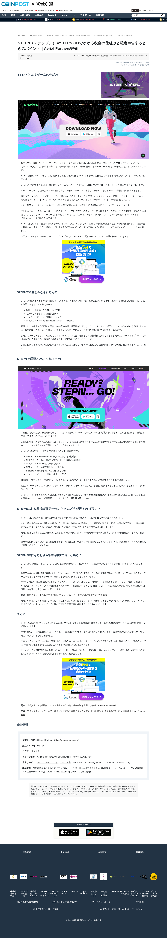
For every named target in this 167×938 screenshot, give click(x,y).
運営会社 (140, 902)
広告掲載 (27, 852)
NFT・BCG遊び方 (84, 56)
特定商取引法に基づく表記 (45, 909)
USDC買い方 (29, 10)
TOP (4, 15)
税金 (115, 227)
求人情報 (65, 852)
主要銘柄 (39, 15)
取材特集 (52, 15)
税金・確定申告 (101, 56)
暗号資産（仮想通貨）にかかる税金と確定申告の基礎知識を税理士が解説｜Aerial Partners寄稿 (71, 705)
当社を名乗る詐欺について (64, 902)
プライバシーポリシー (102, 902)
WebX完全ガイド (146, 10)
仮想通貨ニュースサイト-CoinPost (88, 920)
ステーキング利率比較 (46, 10)
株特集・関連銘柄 (65, 10)
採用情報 (100, 15)
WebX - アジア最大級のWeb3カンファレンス (121, 909)
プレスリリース (68, 15)
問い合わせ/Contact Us (27, 902)
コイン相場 (65, 762)
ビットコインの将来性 (11, 10)
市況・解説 (25, 15)
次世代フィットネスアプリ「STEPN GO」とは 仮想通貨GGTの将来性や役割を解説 (67, 595)
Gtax (27, 58)
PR (93, 56)
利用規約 (140, 852)
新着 (13, 15)
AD (75, 56)
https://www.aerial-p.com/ (66, 740)
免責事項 (102, 852)
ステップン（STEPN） (32, 163)
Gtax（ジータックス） (47, 762)
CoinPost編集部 (26, 56)
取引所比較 (85, 15)
